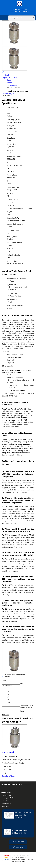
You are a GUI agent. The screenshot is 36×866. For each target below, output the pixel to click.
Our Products (7, 801)
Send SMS (19, 847)
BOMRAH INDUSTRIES (19, 11)
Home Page (7, 795)
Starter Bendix (12, 85)
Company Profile (8, 798)
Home (9, 80)
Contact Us (7, 804)
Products (10, 83)
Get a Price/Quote (8, 94)
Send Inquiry (9, 75)
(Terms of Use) (22, 857)
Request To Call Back (9, 78)
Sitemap (6, 806)
